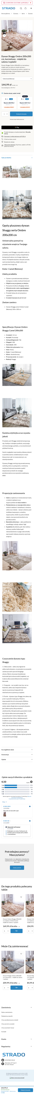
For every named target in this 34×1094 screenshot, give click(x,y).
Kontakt (3, 1031)
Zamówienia (6, 1007)
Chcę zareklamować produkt (9, 1020)
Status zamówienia (6, 1012)
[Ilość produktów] (4, 114)
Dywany (15, 13)
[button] (4, 35)
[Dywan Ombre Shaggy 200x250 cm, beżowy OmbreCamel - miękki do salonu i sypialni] (12, 905)
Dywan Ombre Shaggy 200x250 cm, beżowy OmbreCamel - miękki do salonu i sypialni (12, 920)
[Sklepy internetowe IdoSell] (17, 1078)
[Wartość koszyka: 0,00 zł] (25, 8)
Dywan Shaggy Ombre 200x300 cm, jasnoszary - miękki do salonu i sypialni (12, 977)
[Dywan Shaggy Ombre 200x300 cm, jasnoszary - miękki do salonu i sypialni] (12, 962)
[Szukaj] (21, 8)
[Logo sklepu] (8, 8)
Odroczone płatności (9, 144)
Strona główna (5, 13)
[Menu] (31, 8)
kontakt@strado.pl (10, 1060)
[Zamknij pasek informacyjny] (30, 3)
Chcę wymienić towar (7, 1028)
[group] (17, 35)
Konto (3, 1039)
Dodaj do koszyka (21, 114)
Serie (23, 13)
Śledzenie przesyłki (7, 1016)
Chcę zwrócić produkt (7, 1024)
